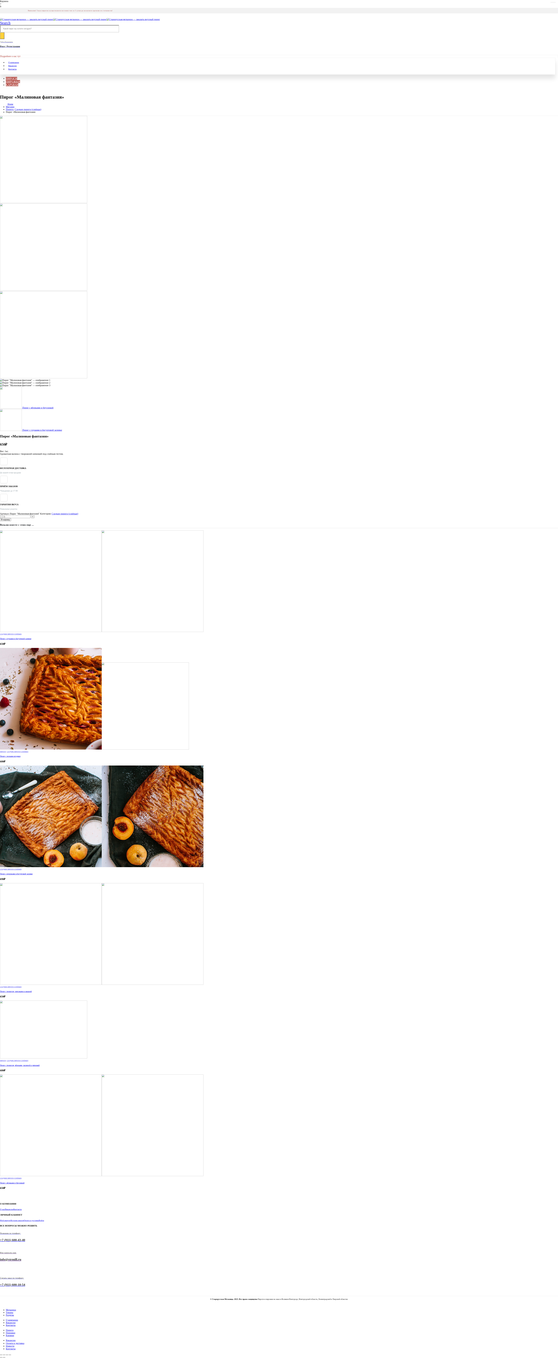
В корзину (5, 520)
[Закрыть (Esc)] (10, 1354)
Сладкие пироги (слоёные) (65, 513)
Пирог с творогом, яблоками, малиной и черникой (20, 1065)
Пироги (11, 78)
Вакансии (12, 66)
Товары (9, 1312)
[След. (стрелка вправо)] (4, 1357)
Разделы (10, 1315)
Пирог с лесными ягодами (10, 756)
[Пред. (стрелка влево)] (1, 1357)
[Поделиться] (7, 1354)
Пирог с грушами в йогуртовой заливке (15, 638)
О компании (13, 62)
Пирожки (13, 81)
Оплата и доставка (31, 1220)
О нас (2, 1209)
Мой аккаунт (5, 1220)
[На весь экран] (4, 1354)
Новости (10, 1346)
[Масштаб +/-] (1, 1354)
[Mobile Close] (1, 1305)
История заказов (17, 1220)
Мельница (11, 1310)
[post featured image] (101, 631)
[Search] (2, 35)
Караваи (12, 84)
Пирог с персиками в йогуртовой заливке (16, 874)
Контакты (12, 69)
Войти (41, 1220)
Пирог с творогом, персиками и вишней (16, 991)
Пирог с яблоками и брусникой (12, 1183)
